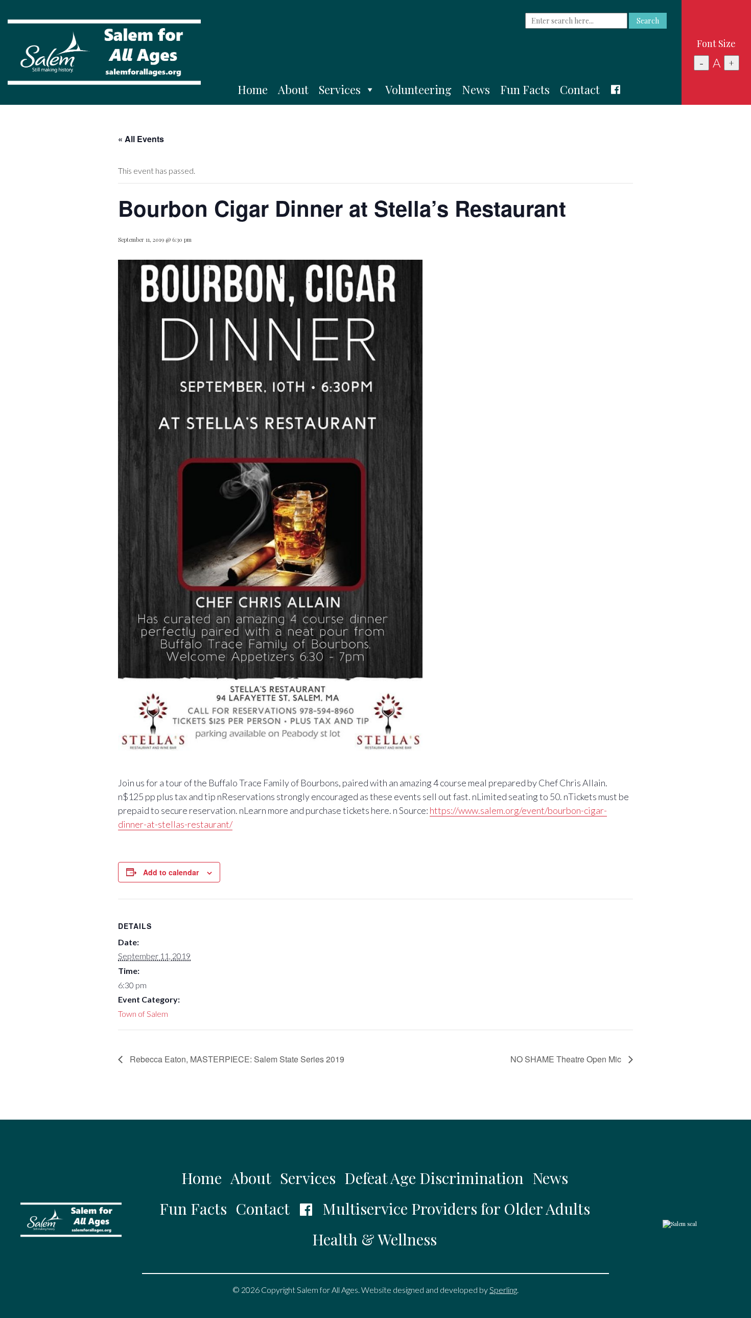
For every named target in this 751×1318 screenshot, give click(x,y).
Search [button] (648, 21)
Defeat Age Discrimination (434, 1178)
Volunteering (418, 89)
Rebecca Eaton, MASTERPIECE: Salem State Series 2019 (236, 1059)
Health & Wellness (374, 1239)
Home (253, 89)
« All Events (141, 139)
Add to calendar (171, 872)
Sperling (503, 1289)
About (293, 89)
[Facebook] (615, 89)
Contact (580, 89)
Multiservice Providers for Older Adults (456, 1208)
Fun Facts (525, 89)
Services (340, 89)
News (476, 89)
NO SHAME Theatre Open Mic (566, 1059)
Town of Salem (143, 1013)
